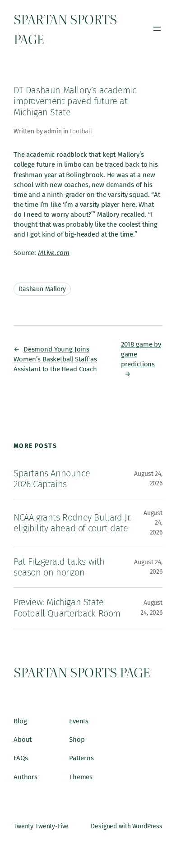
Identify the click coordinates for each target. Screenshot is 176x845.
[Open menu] (157, 28)
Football (80, 131)
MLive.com (53, 253)
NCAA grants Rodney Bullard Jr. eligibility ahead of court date (72, 523)
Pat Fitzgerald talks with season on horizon (59, 567)
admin (52, 131)
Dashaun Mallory (42, 289)
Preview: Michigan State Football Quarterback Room (67, 608)
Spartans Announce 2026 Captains (52, 479)
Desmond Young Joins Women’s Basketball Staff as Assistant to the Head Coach (55, 359)
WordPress (147, 826)
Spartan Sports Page (82, 671)
